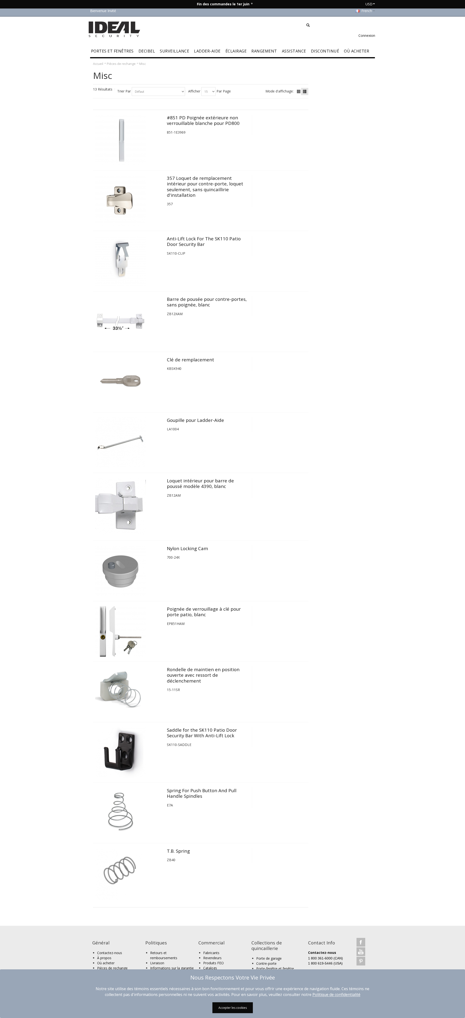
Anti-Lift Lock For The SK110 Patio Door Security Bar (204, 241)
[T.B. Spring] (129, 874)
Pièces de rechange (112, 968)
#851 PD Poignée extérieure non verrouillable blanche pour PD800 (203, 120)
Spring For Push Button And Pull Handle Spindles (201, 793)
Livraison (157, 963)
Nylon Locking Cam (187, 548)
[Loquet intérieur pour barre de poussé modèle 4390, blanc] (129, 507)
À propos (104, 958)
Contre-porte (266, 963)
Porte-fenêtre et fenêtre (275, 968)
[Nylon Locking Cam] (129, 571)
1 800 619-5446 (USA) (325, 963)
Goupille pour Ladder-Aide (195, 420)
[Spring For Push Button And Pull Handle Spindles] (129, 813)
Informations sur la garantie (172, 968)
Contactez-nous (109, 952)
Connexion (366, 35)
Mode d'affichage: (279, 91)
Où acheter (106, 963)
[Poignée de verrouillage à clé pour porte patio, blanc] (129, 631)
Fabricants (211, 952)
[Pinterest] (360, 961)
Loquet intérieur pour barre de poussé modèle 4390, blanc (200, 483)
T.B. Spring (178, 851)
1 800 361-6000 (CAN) (325, 958)
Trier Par (124, 91)
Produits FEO (213, 963)
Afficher (194, 91)
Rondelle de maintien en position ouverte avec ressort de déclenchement (203, 675)
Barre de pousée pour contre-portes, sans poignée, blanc (207, 302)
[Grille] (298, 91)
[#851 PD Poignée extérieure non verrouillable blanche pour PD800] (129, 140)
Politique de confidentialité (336, 994)
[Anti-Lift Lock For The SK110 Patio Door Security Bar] (129, 261)
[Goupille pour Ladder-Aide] (129, 442)
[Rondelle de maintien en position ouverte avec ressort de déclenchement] (129, 692)
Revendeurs (212, 958)
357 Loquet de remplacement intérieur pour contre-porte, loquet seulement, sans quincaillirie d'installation (205, 186)
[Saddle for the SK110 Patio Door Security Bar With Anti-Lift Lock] (129, 752)
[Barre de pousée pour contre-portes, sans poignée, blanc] (129, 321)
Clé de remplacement (190, 360)
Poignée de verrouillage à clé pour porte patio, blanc (204, 611)
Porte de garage (269, 958)
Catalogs (210, 968)
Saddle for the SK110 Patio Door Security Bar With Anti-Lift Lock (202, 732)
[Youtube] (360, 951)
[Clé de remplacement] (129, 382)
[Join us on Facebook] (360, 942)
